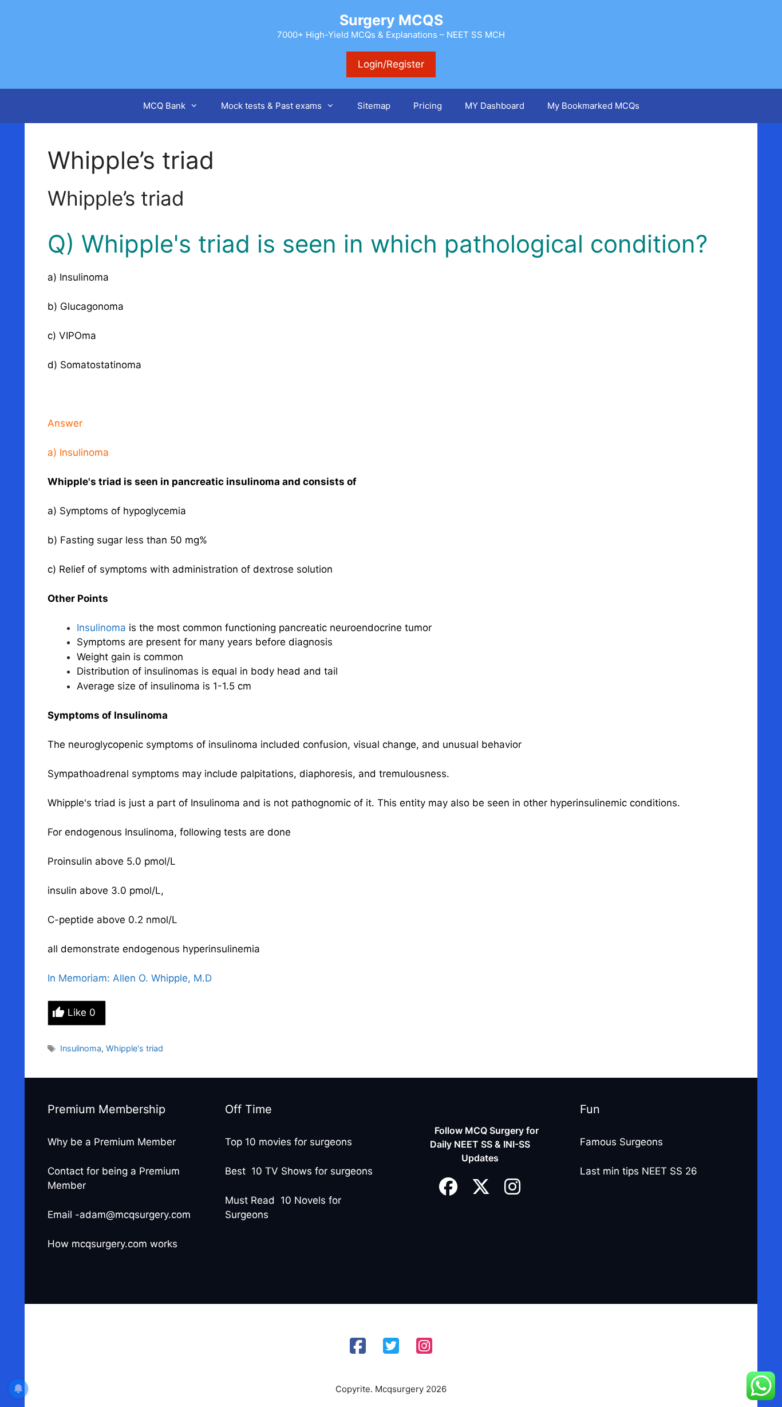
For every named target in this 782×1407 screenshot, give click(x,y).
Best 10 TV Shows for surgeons (299, 1171)
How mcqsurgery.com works (112, 1244)
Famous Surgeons (621, 1142)
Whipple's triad (134, 1048)
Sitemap (373, 105)
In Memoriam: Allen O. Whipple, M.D (130, 978)
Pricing (427, 105)
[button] (197, 106)
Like (82, 1012)
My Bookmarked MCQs (593, 105)
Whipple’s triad (116, 198)
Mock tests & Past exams (271, 105)
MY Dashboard (494, 105)
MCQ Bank (164, 105)
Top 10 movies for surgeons (288, 1142)
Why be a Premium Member (112, 1142)
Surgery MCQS (391, 20)
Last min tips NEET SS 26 (638, 1171)
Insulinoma (103, 627)
